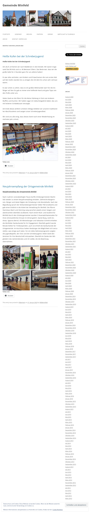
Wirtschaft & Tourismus (66, 34)
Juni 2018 (68, 336)
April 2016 (68, 391)
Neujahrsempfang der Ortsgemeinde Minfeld (28, 186)
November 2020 (70, 267)
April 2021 (68, 260)
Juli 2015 (68, 412)
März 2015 (68, 422)
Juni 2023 (68, 191)
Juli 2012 (68, 488)
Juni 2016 (68, 386)
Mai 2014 (68, 446)
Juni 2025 (68, 131)
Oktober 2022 (69, 212)
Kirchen (29, 34)
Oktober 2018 (69, 330)
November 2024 (70, 149)
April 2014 (68, 449)
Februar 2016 (69, 396)
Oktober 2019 (69, 302)
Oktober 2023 (69, 181)
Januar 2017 (69, 370)
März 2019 (68, 317)
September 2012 (70, 485)
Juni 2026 (68, 100)
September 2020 (70, 273)
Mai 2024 (68, 162)
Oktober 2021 (69, 244)
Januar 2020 (69, 294)
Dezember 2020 (70, 265)
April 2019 (68, 315)
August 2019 (69, 307)
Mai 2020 (68, 283)
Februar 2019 (69, 320)
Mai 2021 (68, 257)
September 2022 (70, 215)
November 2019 (70, 299)
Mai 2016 (68, 388)
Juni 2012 (68, 491)
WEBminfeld (44, 173)
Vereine (50, 34)
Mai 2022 (68, 225)
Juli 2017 (68, 359)
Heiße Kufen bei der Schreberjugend (23, 56)
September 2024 (70, 155)
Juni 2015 (68, 414)
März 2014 (68, 451)
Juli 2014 (68, 443)
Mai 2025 (68, 134)
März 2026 (68, 107)
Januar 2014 (69, 456)
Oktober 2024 (69, 152)
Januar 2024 (69, 173)
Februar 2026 (69, 110)
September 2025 (70, 123)
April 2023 (68, 197)
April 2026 (68, 105)
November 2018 (70, 328)
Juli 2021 (68, 252)
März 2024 (68, 168)
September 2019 (70, 304)
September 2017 (70, 357)
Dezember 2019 (70, 296)
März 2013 (68, 480)
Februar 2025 (69, 141)
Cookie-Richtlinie (58, 510)
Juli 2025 (68, 128)
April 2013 (68, 477)
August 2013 (69, 467)
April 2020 (68, 286)
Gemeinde (18, 34)
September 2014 (70, 438)
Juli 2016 (68, 383)
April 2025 (68, 136)
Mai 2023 (68, 194)
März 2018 (68, 344)
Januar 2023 (69, 204)
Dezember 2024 (70, 147)
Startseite (6, 34)
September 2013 (70, 464)
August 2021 (69, 249)
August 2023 (69, 186)
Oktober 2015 (69, 404)
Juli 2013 (68, 470)
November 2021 (70, 241)
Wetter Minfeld (70, 64)
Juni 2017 (68, 362)
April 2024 (68, 165)
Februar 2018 (69, 346)
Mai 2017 (68, 365)
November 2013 (70, 459)
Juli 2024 (68, 157)
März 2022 (68, 231)
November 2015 (70, 401)
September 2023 (70, 183)
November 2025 (70, 118)
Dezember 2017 (70, 351)
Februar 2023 (69, 202)
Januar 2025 (69, 144)
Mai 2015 (68, 417)
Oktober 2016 (69, 375)
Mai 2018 (68, 338)
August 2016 (69, 380)
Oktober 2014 (69, 435)
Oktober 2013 (69, 462)
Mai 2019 (68, 312)
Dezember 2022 (70, 207)
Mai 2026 (68, 102)
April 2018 (68, 341)
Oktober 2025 (69, 120)
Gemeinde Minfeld (16, 5)
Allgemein (22, 173)
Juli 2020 (68, 278)
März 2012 (68, 498)
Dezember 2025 (70, 115)
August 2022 (69, 218)
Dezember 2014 (70, 430)
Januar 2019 (69, 323)
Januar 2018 (69, 349)
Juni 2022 (68, 223)
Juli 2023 (68, 189)
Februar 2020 (69, 291)
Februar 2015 (69, 425)
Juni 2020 (68, 281)
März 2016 (68, 393)
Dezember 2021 (70, 239)
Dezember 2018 (70, 325)
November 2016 (70, 372)
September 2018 (70, 333)
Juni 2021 (68, 254)
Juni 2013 (68, 472)
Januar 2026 (69, 113)
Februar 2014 (69, 454)
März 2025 (68, 139)
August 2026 (69, 97)
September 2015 (70, 407)
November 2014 (70, 433)
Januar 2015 (69, 428)
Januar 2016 (69, 399)
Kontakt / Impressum (19, 39)
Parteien (40, 34)
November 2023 (70, 178)
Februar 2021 (69, 262)
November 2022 (70, 210)
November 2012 (70, 483)
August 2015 (69, 409)
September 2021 (70, 246)
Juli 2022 (68, 220)
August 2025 (69, 126)
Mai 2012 (68, 493)
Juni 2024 (68, 160)
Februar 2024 (69, 170)
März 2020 (68, 288)
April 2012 (68, 496)
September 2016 (70, 378)
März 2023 (68, 199)
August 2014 (69, 441)
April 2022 (68, 228)
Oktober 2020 (69, 270)
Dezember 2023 (70, 176)
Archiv (5, 39)
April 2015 (68, 420)
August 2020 (69, 275)
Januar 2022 (69, 236)
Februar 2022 (69, 233)
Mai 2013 (68, 475)
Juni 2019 (68, 309)
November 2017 (70, 354)
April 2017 (68, 367)
